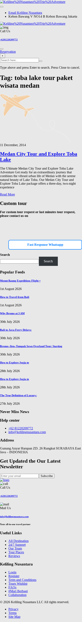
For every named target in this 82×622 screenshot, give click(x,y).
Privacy (13, 609)
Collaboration (17, 595)
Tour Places (16, 552)
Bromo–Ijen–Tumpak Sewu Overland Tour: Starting (31, 346)
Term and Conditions (22, 580)
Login (12, 572)
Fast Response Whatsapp (45, 244)
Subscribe (47, 476)
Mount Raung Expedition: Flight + (20, 280)
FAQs (12, 587)
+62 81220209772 (20, 428)
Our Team (15, 548)
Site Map (14, 616)
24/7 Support (17, 544)
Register (13, 576)
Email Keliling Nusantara (25, 12)
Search (5, 254)
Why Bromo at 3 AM (12, 313)
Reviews (14, 556)
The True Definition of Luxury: (18, 395)
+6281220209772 (9, 39)
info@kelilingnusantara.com (27, 432)
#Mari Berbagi (18, 591)
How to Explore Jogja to (14, 362)
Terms (12, 613)
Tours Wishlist (17, 583)
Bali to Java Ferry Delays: (16, 329)
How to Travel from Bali (14, 297)
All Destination (18, 541)
